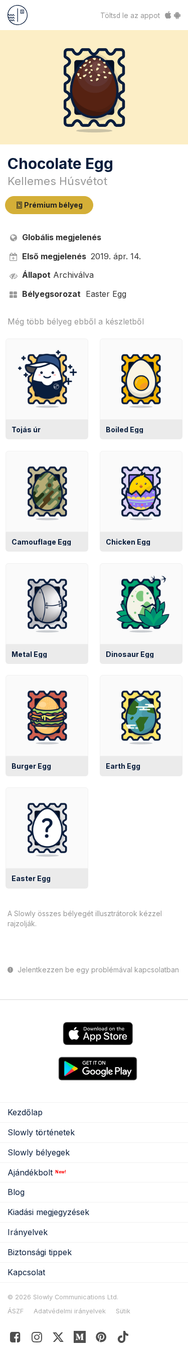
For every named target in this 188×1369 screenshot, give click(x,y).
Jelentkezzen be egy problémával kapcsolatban (97, 970)
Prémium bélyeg (53, 205)
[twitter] (58, 1339)
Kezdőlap (25, 1112)
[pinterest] (80, 1339)
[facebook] (15, 1339)
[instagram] (37, 1339)
